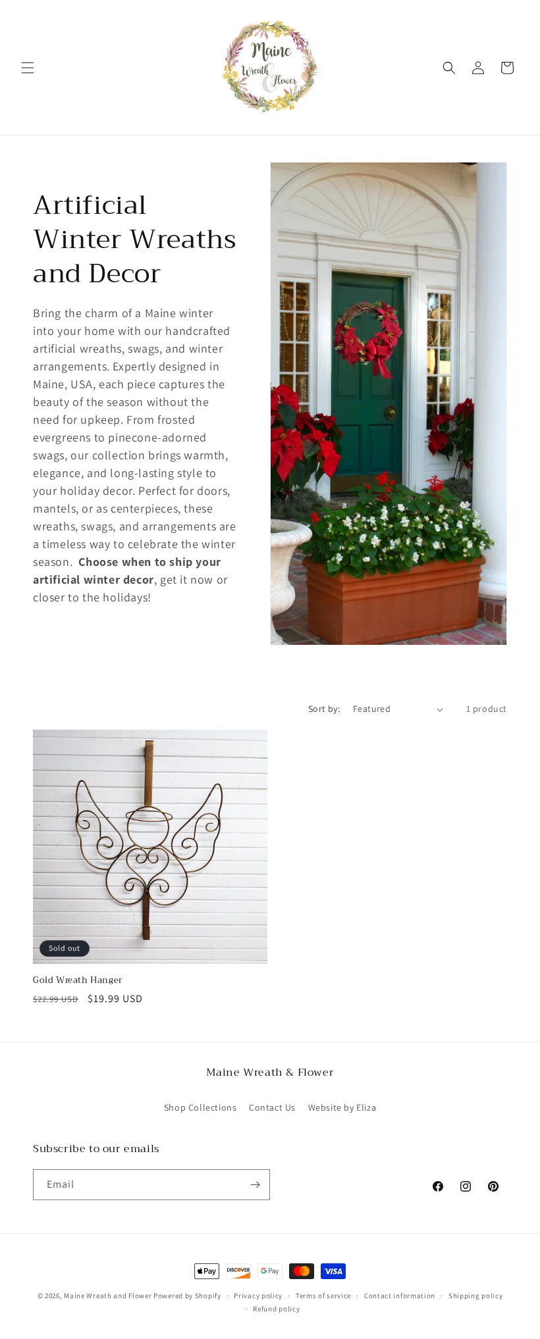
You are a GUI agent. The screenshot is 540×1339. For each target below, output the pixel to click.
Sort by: (324, 709)
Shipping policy (475, 1295)
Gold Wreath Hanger (77, 980)
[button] (27, 67)
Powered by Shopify (187, 1295)
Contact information (399, 1295)
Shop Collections (200, 1107)
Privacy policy (258, 1295)
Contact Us (272, 1107)
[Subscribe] (254, 1184)
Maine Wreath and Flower (107, 1295)
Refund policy (276, 1308)
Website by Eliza (342, 1107)
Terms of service (323, 1295)
